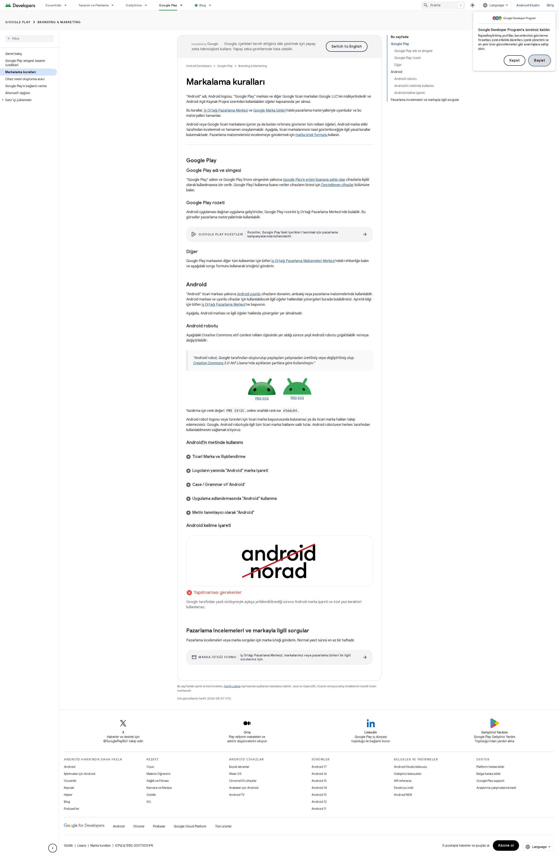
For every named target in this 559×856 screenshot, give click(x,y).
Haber (68, 795)
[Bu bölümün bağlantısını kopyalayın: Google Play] (220, 161)
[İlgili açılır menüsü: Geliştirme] (148, 5)
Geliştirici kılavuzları (407, 774)
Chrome (138, 826)
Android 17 (319, 767)
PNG (258, 398)
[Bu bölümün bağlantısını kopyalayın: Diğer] (202, 252)
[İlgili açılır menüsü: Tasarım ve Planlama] (114, 5)
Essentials (54, 5)
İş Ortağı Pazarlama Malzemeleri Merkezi (303, 261)
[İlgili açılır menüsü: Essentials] (67, 5)
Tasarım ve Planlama (94, 5)
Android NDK (403, 795)
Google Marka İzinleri (269, 110)
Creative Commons (208, 363)
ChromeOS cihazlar (243, 781)
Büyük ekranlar (239, 767)
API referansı (402, 781)
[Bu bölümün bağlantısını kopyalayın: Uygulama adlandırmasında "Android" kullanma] (281, 499)
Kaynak (69, 788)
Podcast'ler (71, 809)
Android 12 (319, 802)
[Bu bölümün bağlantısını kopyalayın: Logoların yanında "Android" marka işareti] (272, 471)
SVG (265, 398)
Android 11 (319, 809)
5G (149, 802)
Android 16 (319, 774)
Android (69, 767)
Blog (202, 5)
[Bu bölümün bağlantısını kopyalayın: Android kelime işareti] (235, 525)
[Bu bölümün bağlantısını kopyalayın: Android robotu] (222, 326)
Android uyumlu (249, 294)
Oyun (150, 767)
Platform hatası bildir (490, 767)
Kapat (514, 60)
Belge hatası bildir (488, 774)
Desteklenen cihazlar (337, 185)
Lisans (81, 845)
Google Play (168, 5)
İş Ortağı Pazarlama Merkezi (226, 110)
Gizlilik (151, 795)
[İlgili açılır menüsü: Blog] (212, 5)
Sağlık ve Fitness (158, 781)
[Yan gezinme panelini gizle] (52, 848)
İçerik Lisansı (232, 686)
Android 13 (319, 795)
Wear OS (235, 774)
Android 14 (319, 788)
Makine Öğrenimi (158, 774)
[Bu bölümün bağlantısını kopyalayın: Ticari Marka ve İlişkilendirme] (249, 457)
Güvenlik (70, 781)
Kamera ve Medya (159, 788)
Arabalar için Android (244, 788)
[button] (28, 100)
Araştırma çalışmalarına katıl (496, 788)
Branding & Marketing (59, 22)
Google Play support (490, 781)
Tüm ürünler (223, 826)
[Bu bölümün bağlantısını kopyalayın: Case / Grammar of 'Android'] (249, 485)
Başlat (539, 60)
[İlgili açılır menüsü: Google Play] (183, 5)
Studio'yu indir (404, 788)
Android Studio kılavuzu (410, 767)
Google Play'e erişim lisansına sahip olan (314, 180)
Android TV (237, 795)
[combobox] (443, 5)
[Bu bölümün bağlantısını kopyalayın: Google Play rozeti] (229, 203)
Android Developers (199, 66)
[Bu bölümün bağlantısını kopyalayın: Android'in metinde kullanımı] (247, 442)
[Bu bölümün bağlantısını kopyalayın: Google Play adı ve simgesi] (245, 170)
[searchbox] (29, 38)
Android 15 (319, 781)
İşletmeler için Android (79, 774)
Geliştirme (134, 5)
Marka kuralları (100, 845)
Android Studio (528, 5)
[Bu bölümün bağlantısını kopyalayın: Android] (211, 285)
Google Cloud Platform (190, 826)
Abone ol (506, 845)
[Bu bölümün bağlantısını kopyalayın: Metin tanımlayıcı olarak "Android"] (258, 513)
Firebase (159, 826)
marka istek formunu (311, 135)
